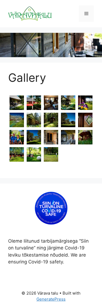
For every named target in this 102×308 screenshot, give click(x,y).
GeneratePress (51, 299)
